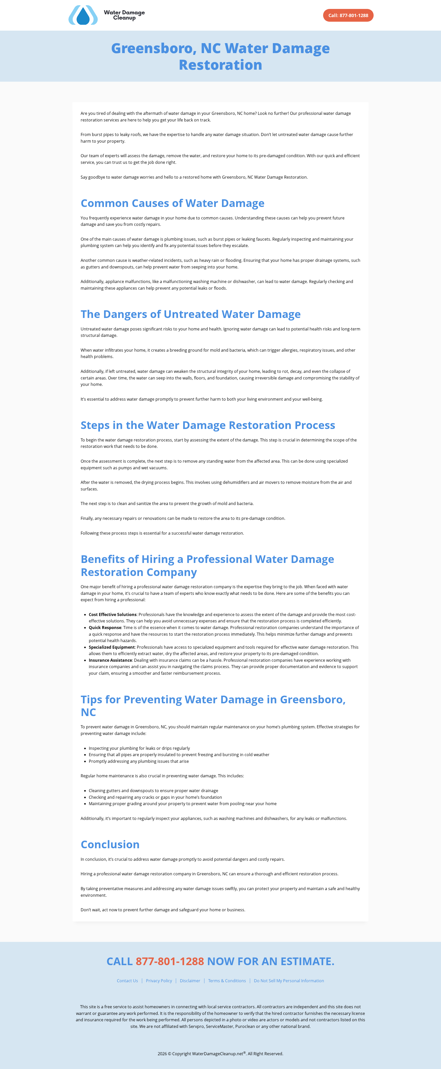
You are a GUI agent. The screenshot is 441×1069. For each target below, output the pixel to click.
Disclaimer (190, 980)
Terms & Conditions (227, 980)
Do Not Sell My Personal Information (289, 980)
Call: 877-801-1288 (348, 15)
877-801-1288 (170, 961)
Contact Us (127, 980)
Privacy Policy (159, 980)
